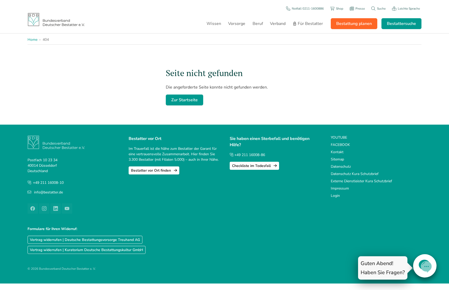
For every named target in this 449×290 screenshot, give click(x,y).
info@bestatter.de (48, 192)
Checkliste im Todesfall (252, 165)
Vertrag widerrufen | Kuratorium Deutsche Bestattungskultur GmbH (86, 249)
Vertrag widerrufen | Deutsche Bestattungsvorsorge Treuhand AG (85, 239)
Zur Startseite (184, 100)
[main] (293, 86)
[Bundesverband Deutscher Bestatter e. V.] (56, 19)
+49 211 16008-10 (48, 182)
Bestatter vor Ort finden (151, 170)
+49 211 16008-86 (249, 154)
